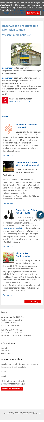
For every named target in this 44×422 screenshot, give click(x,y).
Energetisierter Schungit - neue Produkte (28, 211)
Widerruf (5, 350)
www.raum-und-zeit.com (19, 101)
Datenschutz (16, 414)
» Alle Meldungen (33, 301)
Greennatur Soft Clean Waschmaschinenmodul (27, 163)
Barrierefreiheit (26, 414)
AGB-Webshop (37, 414)
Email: (4, 376)
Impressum (7, 414)
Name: (4, 371)
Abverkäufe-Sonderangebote (24, 254)
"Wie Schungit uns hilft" (13, 228)
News (5, 116)
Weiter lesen (8, 155)
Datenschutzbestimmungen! (13, 384)
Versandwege (7, 353)
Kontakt (4, 348)
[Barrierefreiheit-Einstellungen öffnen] (40, 215)
